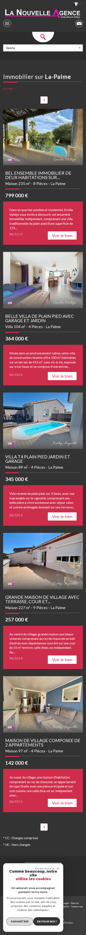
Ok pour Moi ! (47, 921)
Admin (65, 906)
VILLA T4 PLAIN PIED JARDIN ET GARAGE (37, 459)
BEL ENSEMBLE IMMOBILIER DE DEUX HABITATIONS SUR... (38, 175)
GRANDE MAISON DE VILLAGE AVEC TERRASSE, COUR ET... (42, 599)
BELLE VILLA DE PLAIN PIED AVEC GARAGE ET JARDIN (39, 318)
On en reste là (44, 868)
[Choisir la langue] (77, 4)
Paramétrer (20, 921)
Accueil (8, 88)
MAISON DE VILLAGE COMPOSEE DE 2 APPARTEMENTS (42, 742)
